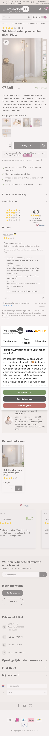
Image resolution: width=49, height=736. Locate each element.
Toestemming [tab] (10, 341)
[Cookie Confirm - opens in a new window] (36, 330)
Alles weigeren (24, 405)
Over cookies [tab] (26, 341)
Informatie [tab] (40, 341)
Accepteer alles (24, 392)
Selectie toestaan (24, 399)
